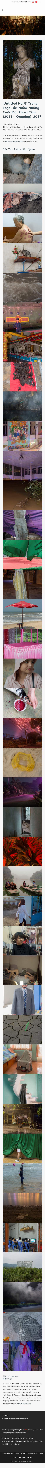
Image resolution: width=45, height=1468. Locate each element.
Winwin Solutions (27, 1461)
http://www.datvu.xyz (24, 1404)
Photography (14, 1376)
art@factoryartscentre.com (14, 141)
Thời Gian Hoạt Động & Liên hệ (21, 2)
